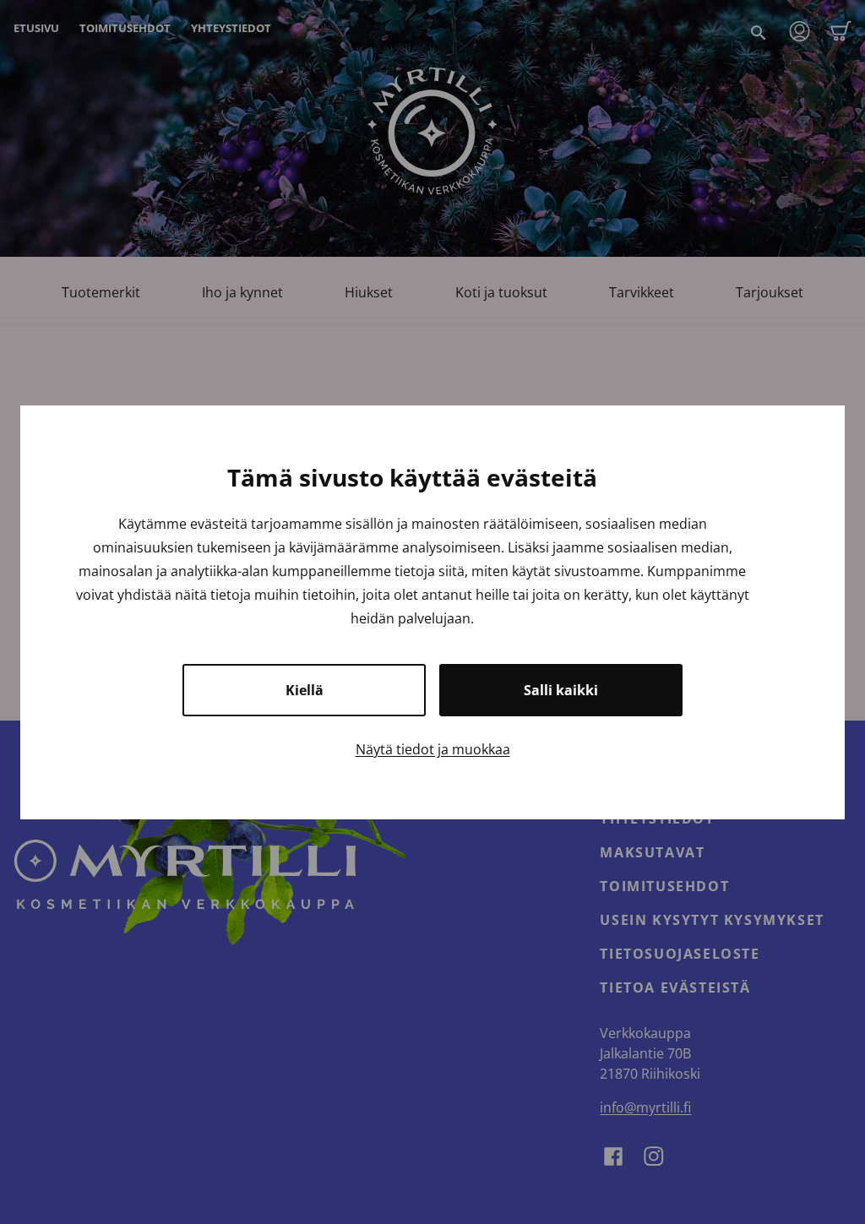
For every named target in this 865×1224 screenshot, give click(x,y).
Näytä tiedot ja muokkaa (433, 749)
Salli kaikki (561, 690)
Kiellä (305, 690)
